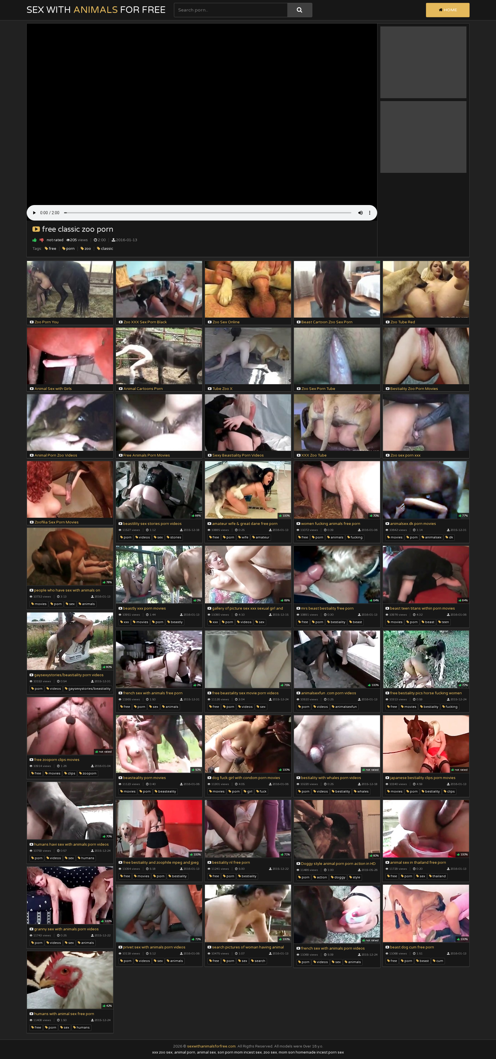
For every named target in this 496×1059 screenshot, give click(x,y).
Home (450, 9)
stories (175, 537)
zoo (87, 248)
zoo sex (270, 1052)
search (259, 961)
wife (244, 537)
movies (396, 537)
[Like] (34, 240)
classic (106, 248)
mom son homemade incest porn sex (311, 1052)
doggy (339, 877)
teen (445, 622)
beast (357, 622)
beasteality (166, 791)
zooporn (89, 773)
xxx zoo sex (162, 1052)
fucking (356, 537)
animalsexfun (345, 707)
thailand (439, 876)
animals (336, 537)
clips (71, 773)
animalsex (432, 537)
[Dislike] (42, 240)
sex (159, 537)
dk (450, 537)
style (356, 877)
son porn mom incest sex (240, 1052)
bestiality (337, 622)
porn (70, 248)
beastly (176, 622)
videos (144, 537)
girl (249, 791)
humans (87, 858)
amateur (262, 537)
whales (362, 791)
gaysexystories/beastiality (89, 689)
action (321, 877)
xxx (126, 622)
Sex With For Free (96, 10)
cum (439, 961)
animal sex (206, 1052)
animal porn (184, 1052)
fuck (262, 791)
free (52, 248)
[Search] (299, 10)
